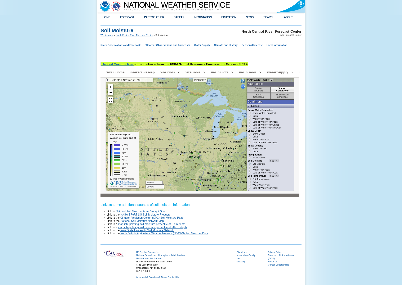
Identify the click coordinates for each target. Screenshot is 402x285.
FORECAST (127, 17)
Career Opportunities (278, 264)
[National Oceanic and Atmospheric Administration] (104, 6)
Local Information (277, 45)
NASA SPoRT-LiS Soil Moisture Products (145, 214)
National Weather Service (148, 258)
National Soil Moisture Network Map (142, 220)
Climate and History (226, 45)
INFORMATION (202, 17)
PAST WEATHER (154, 17)
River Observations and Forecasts (121, 45)
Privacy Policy (274, 252)
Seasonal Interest (252, 45)
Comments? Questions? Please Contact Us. (158, 277)
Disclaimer (242, 252)
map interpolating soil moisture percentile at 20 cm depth (152, 227)
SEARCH (268, 17)
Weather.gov (106, 35)
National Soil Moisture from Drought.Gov (140, 211)
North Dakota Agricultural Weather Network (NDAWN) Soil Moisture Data (164, 233)
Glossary (241, 261)
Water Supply (202, 45)
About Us (272, 261)
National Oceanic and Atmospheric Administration (160, 255)
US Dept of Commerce (147, 252)
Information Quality (246, 255)
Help (239, 258)
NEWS (250, 17)
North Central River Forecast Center (134, 35)
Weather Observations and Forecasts (168, 45)
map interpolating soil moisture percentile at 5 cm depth (151, 224)
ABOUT (288, 17)
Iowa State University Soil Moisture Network (147, 230)
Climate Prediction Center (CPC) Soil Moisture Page (151, 217)
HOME (106, 17)
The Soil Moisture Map (117, 64)
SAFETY (179, 17)
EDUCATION (228, 17)
